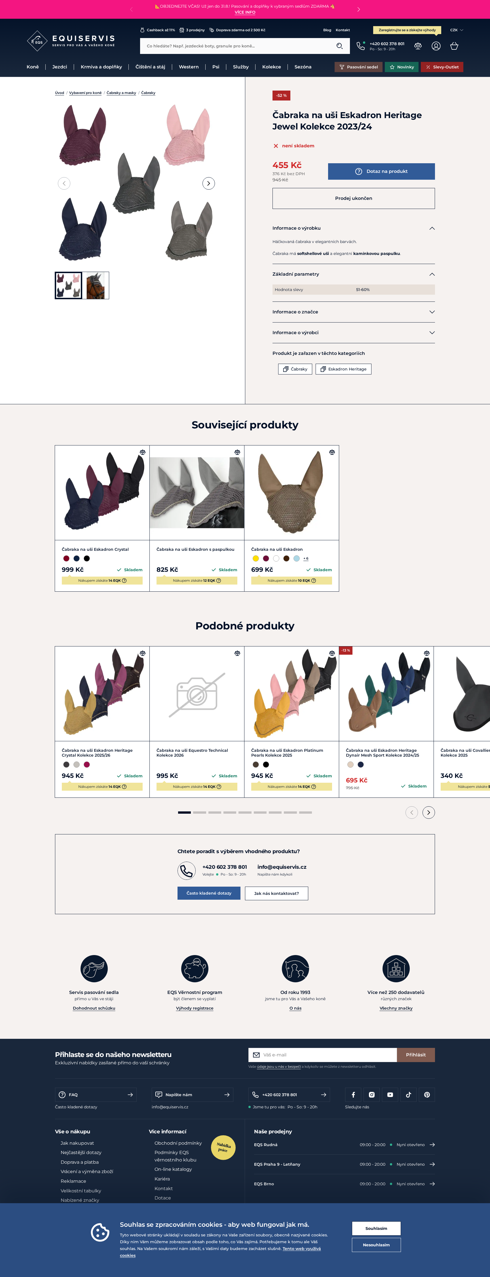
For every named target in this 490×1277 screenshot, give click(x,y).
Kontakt (343, 30)
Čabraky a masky (121, 93)
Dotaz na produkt (387, 171)
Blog (327, 30)
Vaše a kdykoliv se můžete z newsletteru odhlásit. (312, 1066)
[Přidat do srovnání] (142, 452)
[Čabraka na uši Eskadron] (291, 492)
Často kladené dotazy (209, 893)
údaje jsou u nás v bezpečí (279, 1066)
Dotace (163, 1198)
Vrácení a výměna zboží (87, 1171)
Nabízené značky (80, 1200)
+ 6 (306, 558)
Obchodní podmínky (178, 1143)
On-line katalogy (173, 1169)
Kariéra (162, 1179)
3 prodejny (195, 30)
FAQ (73, 1094)
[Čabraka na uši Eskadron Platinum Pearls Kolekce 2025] (291, 693)
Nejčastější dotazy (81, 1152)
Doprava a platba (80, 1162)
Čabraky (148, 93)
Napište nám (179, 1094)
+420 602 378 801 (279, 1094)
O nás (295, 1008)
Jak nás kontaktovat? (276, 893)
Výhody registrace (195, 1008)
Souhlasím (376, 1228)
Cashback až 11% (161, 30)
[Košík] (454, 46)
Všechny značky (396, 1008)
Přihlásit (416, 1055)
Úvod (59, 93)
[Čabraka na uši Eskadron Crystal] (102, 492)
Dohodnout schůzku (94, 1008)
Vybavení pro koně (85, 93)
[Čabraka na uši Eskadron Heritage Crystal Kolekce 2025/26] (102, 693)
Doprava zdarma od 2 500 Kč (240, 30)
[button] (358, 9)
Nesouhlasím (376, 1244)
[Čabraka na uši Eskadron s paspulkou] (197, 492)
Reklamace (73, 1181)
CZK (454, 30)
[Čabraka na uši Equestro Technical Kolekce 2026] (197, 693)
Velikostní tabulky (81, 1191)
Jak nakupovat (77, 1143)
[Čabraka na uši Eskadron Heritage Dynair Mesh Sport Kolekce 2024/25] (386, 693)
